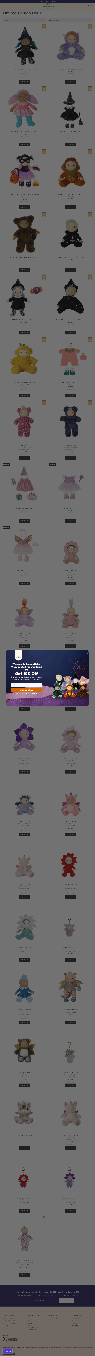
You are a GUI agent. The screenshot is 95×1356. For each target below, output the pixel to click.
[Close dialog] (87, 652)
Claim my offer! (26, 690)
